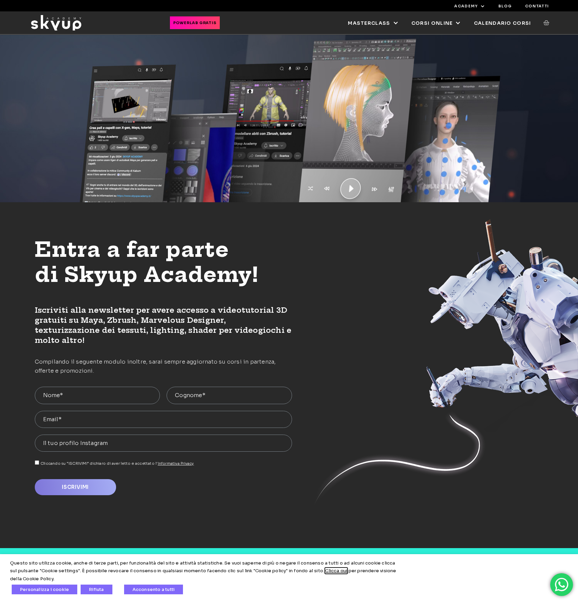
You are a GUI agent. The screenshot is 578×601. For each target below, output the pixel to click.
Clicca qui (336, 571)
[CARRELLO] (543, 23)
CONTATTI (537, 6)
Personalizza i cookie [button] (44, 589)
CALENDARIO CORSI (502, 23)
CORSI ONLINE (432, 23)
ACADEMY (466, 6)
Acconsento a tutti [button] (153, 589)
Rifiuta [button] (96, 589)
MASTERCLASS (369, 23)
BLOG (505, 6)
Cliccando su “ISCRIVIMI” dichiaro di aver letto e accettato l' (117, 463)
